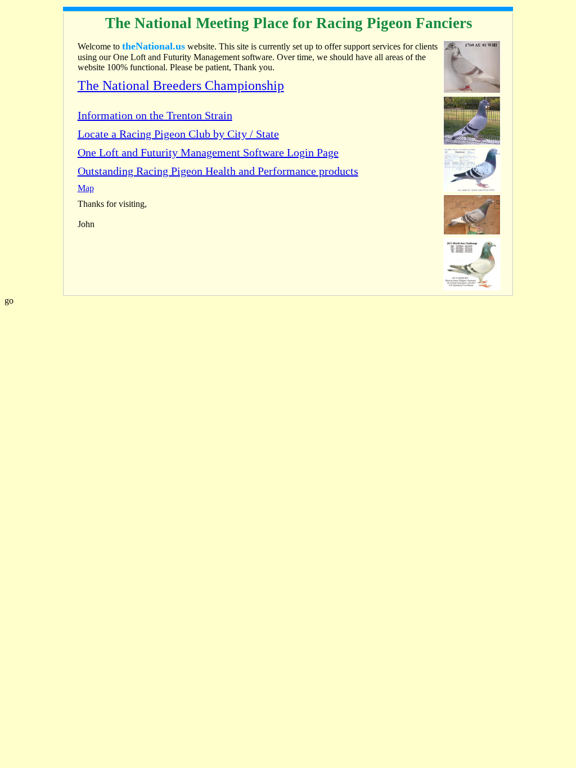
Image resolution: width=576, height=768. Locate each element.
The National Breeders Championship (181, 85)
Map (86, 188)
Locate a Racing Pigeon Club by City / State (178, 134)
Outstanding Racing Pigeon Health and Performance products (218, 171)
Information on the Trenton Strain (155, 115)
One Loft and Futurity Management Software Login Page (208, 152)
